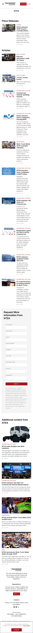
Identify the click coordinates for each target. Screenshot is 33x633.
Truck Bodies (20, 141)
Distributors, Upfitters (23, 90)
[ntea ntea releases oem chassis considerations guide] (8, 28)
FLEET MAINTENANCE (16, 616)
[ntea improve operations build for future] (8, 57)
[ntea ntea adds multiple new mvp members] (16, 434)
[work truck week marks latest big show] (8, 78)
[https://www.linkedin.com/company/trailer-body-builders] (16, 607)
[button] (3, 4)
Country (8, 368)
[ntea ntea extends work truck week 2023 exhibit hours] (16, 505)
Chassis (18, 24)
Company (8, 349)
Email (8, 337)
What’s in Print (20, 54)
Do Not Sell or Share (17, 621)
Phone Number (10, 343)
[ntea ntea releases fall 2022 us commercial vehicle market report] (16, 471)
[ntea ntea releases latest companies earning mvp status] (8, 116)
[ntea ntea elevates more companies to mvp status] (8, 171)
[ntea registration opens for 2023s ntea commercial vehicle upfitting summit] (8, 231)
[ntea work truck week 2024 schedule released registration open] (8, 144)
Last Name (9, 331)
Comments (9, 375)
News (3, 549)
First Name (9, 324)
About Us (4, 621)
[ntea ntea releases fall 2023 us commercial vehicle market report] (8, 201)
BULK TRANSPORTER (21, 614)
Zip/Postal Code (10, 362)
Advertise (9, 621)
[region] (16, 627)
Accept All (16, 629)
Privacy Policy (26, 621)
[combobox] (16, 371)
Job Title (9, 356)
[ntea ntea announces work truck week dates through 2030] (16, 540)
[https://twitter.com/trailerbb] (18, 607)
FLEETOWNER (10, 614)
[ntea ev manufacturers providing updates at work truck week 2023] (8, 282)
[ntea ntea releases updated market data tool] (8, 257)
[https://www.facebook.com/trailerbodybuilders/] (14, 607)
